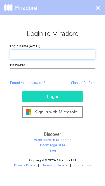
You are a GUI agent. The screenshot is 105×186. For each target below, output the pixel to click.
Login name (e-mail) (25, 46)
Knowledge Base (52, 145)
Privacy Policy (24, 165)
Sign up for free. (83, 83)
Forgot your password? (27, 83)
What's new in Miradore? (52, 140)
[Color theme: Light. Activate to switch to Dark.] (98, 8)
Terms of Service (55, 165)
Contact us (82, 165)
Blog (52, 151)
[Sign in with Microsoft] (52, 112)
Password (17, 65)
